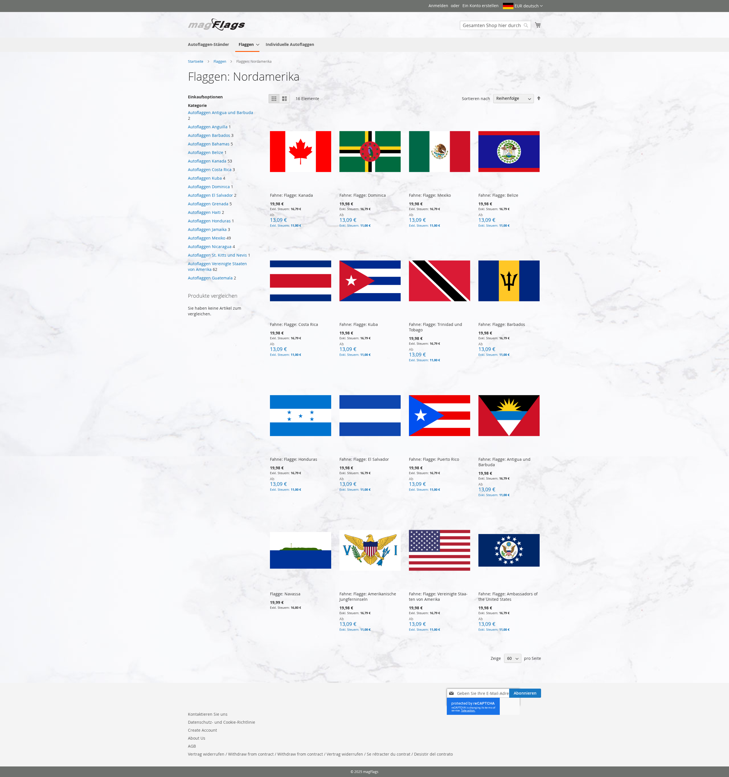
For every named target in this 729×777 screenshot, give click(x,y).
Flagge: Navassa (285, 594)
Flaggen (220, 61)
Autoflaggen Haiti (204, 212)
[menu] (364, 45)
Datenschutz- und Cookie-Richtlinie (221, 722)
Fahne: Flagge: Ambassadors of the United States (508, 596)
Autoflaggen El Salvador (210, 195)
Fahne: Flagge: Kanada (291, 195)
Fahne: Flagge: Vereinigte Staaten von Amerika (438, 596)
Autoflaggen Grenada (208, 203)
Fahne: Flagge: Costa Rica (294, 324)
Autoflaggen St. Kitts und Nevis (217, 255)
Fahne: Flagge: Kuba (358, 324)
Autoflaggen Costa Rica (210, 169)
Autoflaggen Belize (205, 152)
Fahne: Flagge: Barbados (501, 324)
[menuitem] (208, 44)
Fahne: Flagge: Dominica (362, 195)
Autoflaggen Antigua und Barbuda (220, 112)
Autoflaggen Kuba (205, 178)
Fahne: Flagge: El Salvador (364, 459)
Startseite (196, 61)
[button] (523, 6)
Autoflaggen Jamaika (207, 229)
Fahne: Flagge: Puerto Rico (434, 459)
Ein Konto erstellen (480, 5)
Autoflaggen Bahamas (209, 144)
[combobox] (495, 25)
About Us (196, 738)
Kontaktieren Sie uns (208, 714)
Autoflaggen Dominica (209, 186)
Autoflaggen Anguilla (208, 126)
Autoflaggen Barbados (209, 135)
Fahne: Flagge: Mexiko (430, 195)
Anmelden (438, 5)
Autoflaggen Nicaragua (210, 246)
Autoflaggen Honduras (209, 221)
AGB (192, 746)
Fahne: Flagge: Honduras (293, 459)
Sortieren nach (476, 98)
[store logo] (216, 25)
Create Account (202, 730)
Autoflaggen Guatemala (210, 278)
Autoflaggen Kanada (207, 161)
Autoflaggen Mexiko (206, 238)
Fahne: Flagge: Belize (498, 195)
